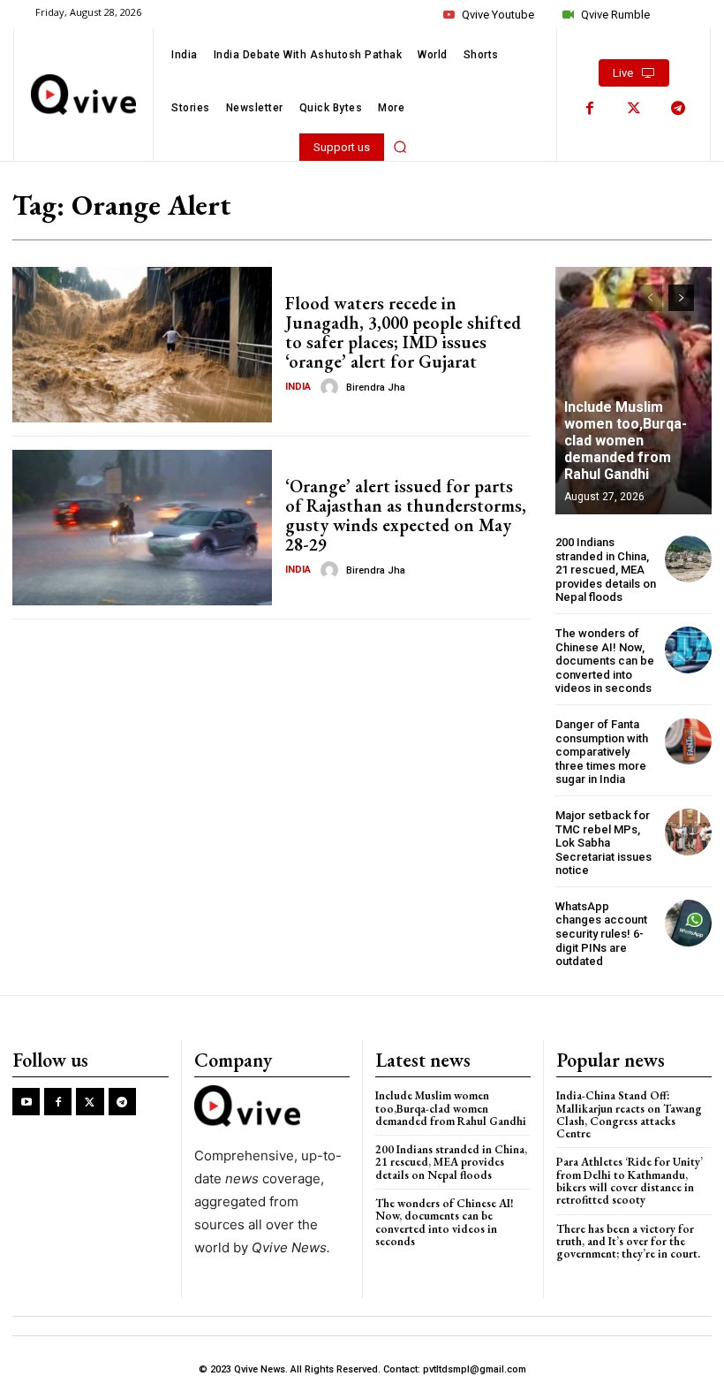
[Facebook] (589, 108)
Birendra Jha (375, 387)
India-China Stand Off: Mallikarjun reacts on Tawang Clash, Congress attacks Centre (629, 1114)
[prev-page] (649, 298)
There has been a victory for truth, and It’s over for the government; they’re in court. (628, 1241)
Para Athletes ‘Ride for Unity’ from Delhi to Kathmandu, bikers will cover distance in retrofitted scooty (629, 1180)
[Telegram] (678, 108)
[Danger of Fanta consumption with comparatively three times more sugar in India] (688, 741)
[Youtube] (26, 1101)
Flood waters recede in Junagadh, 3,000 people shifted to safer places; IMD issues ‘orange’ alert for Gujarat (403, 332)
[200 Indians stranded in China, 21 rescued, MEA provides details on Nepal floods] (688, 559)
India (298, 386)
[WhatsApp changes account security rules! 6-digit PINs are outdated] (688, 923)
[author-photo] (332, 387)
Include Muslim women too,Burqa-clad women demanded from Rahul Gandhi (625, 441)
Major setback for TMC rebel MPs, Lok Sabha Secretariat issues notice (603, 843)
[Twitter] (634, 108)
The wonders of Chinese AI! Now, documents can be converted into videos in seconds (604, 661)
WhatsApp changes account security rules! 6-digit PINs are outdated (601, 934)
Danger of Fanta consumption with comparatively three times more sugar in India (601, 752)
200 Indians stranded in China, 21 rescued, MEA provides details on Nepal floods (605, 570)
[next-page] (681, 298)
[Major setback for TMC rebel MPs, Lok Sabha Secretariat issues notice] (688, 832)
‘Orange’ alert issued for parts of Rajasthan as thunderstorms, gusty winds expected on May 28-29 (405, 515)
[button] (399, 146)
